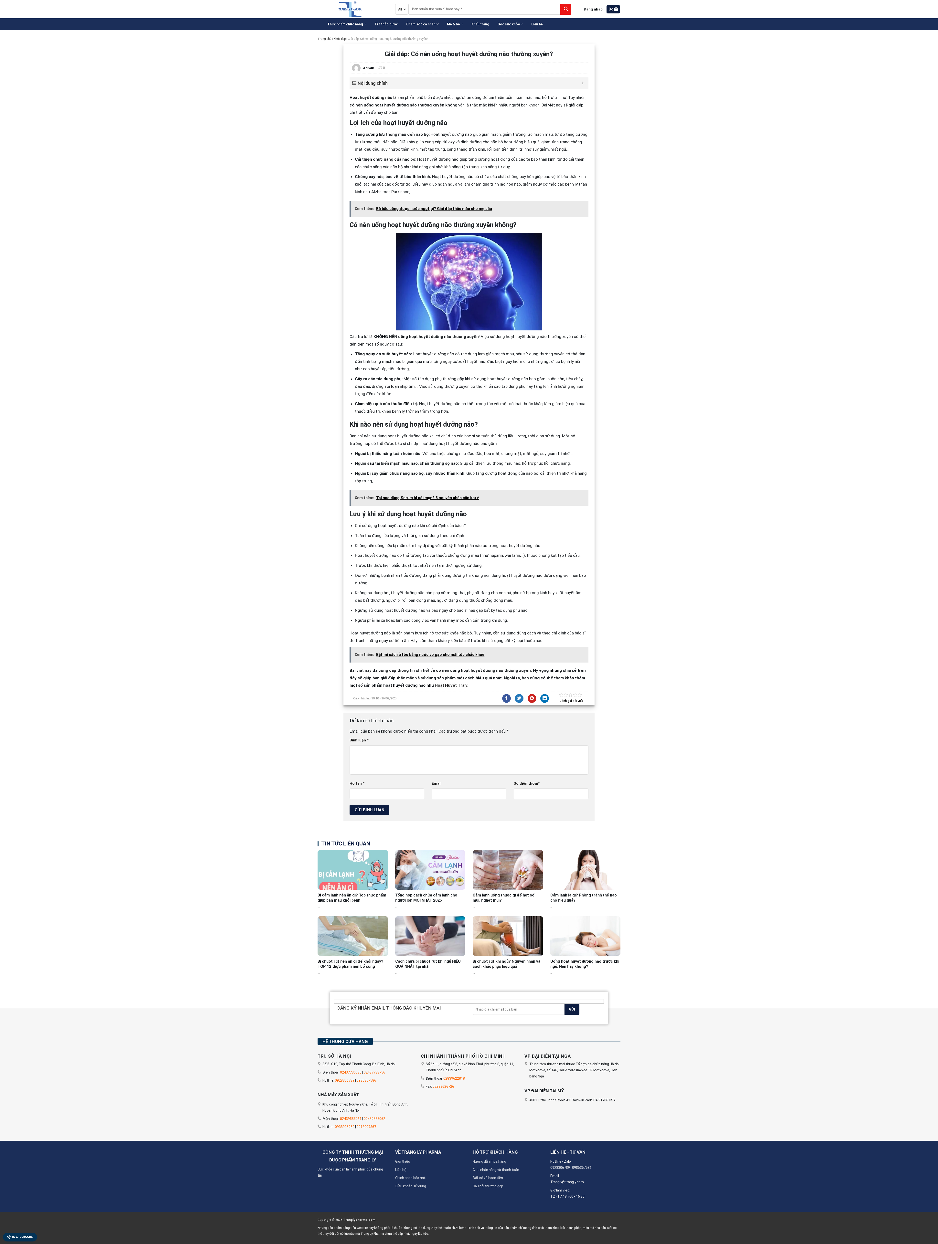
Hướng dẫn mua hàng (489, 1161)
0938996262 (344, 1127)
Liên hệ (400, 1170)
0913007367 (366, 1127)
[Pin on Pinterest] (532, 698)
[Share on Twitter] (519, 698)
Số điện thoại (527, 783)
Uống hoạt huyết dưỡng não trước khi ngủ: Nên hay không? (584, 964)
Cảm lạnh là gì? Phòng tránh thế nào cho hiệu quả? (583, 898)
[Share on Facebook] (506, 698)
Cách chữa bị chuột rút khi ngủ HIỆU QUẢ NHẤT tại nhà (428, 964)
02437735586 (22, 1237)
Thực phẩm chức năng (345, 24)
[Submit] (565, 9)
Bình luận (359, 740)
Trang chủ (324, 39)
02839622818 (454, 1078)
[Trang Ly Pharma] (349, 9)
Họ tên (357, 783)
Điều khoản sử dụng (410, 1186)
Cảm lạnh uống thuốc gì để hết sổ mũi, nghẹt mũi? (503, 898)
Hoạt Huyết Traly (451, 685)
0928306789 (344, 1080)
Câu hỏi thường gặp (488, 1186)
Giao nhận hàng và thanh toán (496, 1170)
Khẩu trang (480, 24)
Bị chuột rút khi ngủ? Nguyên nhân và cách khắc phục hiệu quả (506, 964)
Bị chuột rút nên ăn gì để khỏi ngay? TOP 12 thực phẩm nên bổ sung (350, 964)
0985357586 (366, 1080)
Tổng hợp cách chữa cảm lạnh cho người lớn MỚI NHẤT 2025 (426, 898)
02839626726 (443, 1086)
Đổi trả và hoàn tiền (488, 1178)
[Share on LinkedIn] (544, 698)
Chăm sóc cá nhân (421, 24)
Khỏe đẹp (340, 39)
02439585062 (374, 1119)
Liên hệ (537, 24)
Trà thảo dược (386, 24)
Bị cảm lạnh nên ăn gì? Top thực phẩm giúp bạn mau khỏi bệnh (352, 898)
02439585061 (351, 1119)
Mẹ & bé (453, 24)
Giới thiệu (402, 1161)
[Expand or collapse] (583, 83)
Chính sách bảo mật (410, 1178)
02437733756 (374, 1072)
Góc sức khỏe (509, 24)
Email (436, 783)
